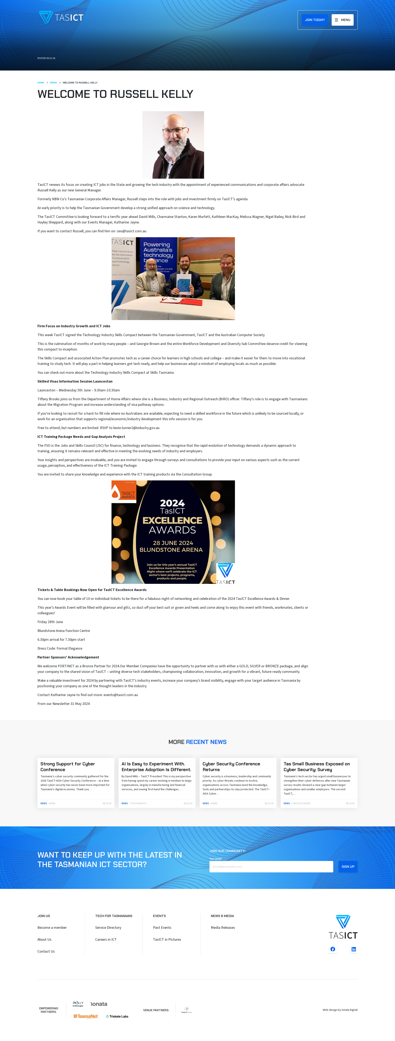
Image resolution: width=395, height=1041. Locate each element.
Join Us (43, 916)
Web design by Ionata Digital (340, 1010)
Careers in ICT (106, 939)
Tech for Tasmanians (113, 916)
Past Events (162, 927)
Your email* (215, 858)
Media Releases (223, 927)
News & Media (222, 916)
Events (159, 916)
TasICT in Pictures (167, 939)
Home (41, 82)
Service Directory (108, 927)
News (53, 82)
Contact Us (46, 951)
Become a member (52, 927)
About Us (44, 939)
